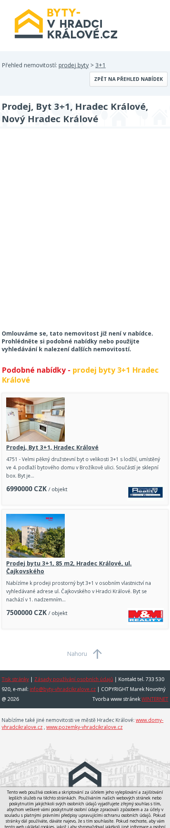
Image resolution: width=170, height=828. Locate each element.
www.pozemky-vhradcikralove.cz (84, 727)
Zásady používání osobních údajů (73, 679)
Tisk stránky (15, 679)
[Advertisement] (85, 234)
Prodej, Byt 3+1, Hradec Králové (52, 447)
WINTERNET (155, 699)
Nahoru (77, 654)
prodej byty (74, 65)
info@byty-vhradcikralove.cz (63, 689)
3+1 (100, 65)
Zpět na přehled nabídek (128, 79)
